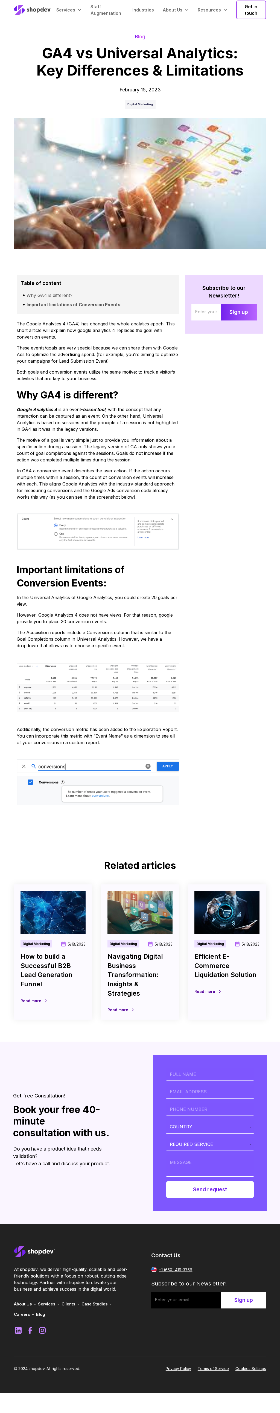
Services (46, 1304)
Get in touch (251, 10)
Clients (68, 1304)
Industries (143, 10)
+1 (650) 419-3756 (175, 1269)
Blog (40, 1314)
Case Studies (94, 1304)
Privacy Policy (178, 1368)
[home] (33, 10)
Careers (22, 1314)
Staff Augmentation (106, 10)
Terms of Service (213, 1368)
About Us (23, 1304)
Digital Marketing (140, 104)
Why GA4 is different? (49, 295)
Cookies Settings (250, 1368)
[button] (69, 9)
